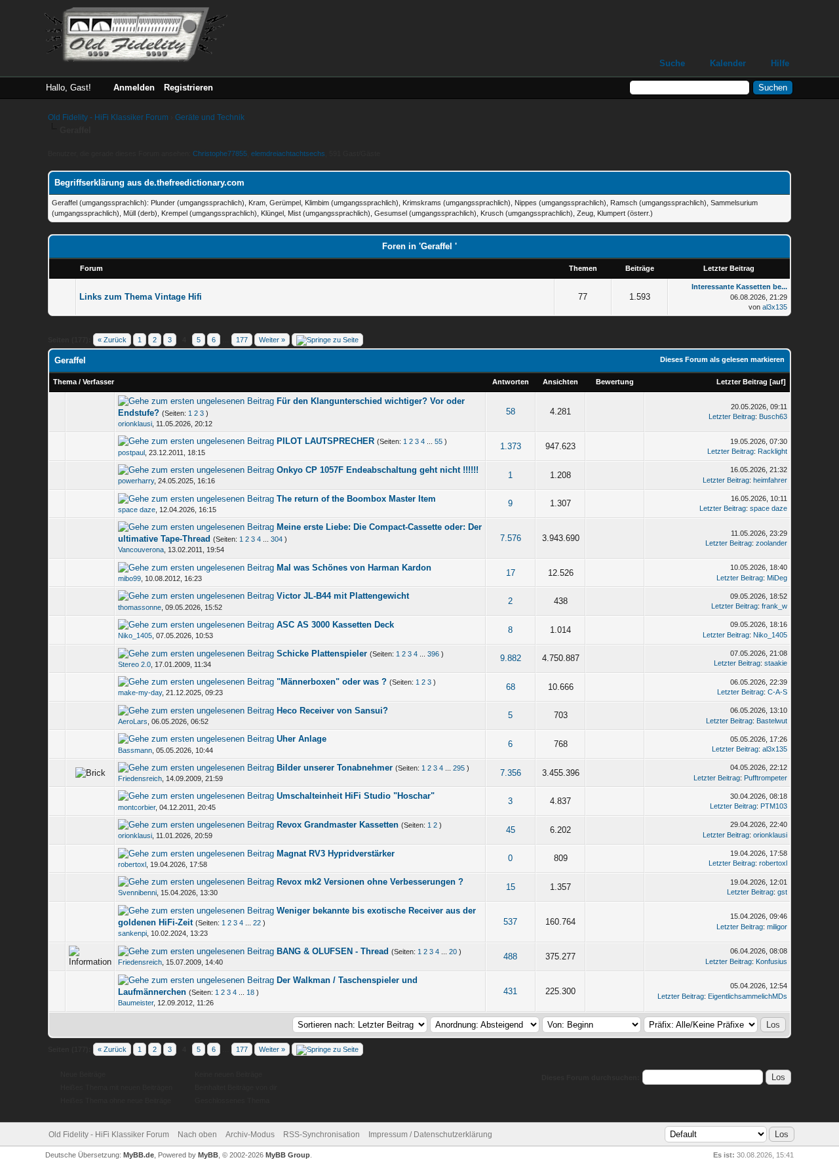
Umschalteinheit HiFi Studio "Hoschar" (356, 796)
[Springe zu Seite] (327, 339)
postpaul (131, 452)
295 (459, 768)
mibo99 (129, 578)
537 (510, 922)
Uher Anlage (301, 739)
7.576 (510, 538)
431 (510, 991)
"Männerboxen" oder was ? (332, 682)
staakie (775, 663)
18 (250, 992)
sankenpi (132, 933)
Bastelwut (771, 721)
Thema (65, 382)
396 (433, 654)
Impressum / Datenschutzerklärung (430, 1134)
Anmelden (134, 87)
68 (510, 687)
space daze (136, 510)
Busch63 (773, 416)
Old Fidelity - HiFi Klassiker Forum (108, 117)
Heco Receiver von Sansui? (332, 710)
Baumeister (135, 1003)
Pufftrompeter (765, 778)
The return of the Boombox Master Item (356, 499)
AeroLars (132, 721)
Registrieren (188, 87)
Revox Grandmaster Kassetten (338, 825)
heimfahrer (770, 480)
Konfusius (771, 961)
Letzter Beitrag (742, 382)
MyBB (208, 1155)
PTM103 (773, 806)
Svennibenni (137, 892)
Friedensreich (140, 778)
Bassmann (135, 750)
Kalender (728, 63)
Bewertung (615, 382)
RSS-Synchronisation (321, 1134)
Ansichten (560, 382)
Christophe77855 (220, 153)
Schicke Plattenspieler (322, 653)
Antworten (510, 382)
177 (242, 340)
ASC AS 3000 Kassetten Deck (335, 625)
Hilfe (780, 63)
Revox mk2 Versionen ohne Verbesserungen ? (370, 882)
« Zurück (112, 340)
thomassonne (139, 607)
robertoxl (132, 864)
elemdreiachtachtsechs (288, 153)
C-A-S (777, 692)
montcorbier (136, 807)
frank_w (774, 606)
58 (510, 411)
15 (510, 887)
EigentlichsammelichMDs (747, 996)
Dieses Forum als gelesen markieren (722, 359)
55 (438, 441)
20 (453, 952)
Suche (672, 63)
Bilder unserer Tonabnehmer (335, 768)
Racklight (772, 451)
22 (257, 923)
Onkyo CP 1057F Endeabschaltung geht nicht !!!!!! (377, 470)
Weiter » (272, 340)
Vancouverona (141, 550)
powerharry (136, 481)
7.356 (510, 773)
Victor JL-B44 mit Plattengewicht (343, 596)
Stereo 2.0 (134, 664)
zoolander (771, 543)
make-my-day (140, 692)
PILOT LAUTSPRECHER (325, 441)
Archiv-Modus (250, 1134)
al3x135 (774, 307)
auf (777, 382)
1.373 (510, 446)
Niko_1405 (135, 635)
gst (782, 892)
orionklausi (135, 424)
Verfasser (98, 382)
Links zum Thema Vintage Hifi (140, 297)
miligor (777, 927)
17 (510, 573)
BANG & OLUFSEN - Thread (333, 951)
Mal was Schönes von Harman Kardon (354, 568)
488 (510, 956)
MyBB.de (138, 1155)
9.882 (510, 658)
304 (277, 539)
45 (510, 830)
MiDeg (777, 578)
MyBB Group (287, 1155)
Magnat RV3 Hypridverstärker (336, 853)
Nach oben (197, 1134)
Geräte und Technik (209, 117)
